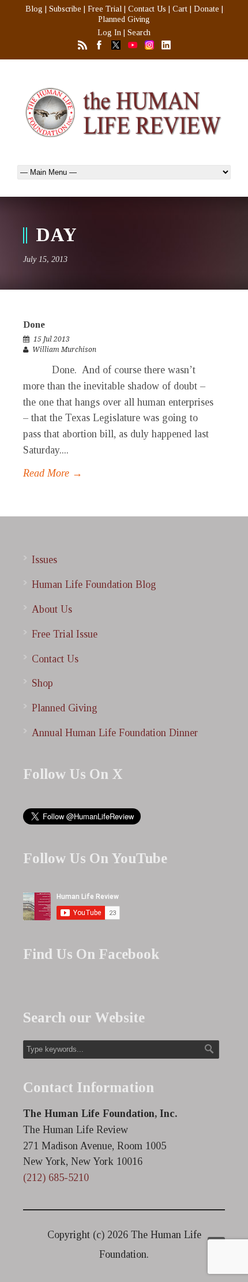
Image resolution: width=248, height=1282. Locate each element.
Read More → (52, 473)
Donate (206, 9)
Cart (179, 9)
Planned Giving (124, 19)
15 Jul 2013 (51, 339)
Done (34, 324)
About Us (52, 609)
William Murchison (64, 350)
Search (139, 32)
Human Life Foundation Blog (94, 584)
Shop (42, 683)
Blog (34, 9)
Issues (44, 559)
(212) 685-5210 (56, 1177)
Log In (109, 32)
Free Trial (105, 9)
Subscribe (65, 9)
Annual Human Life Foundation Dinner (115, 733)
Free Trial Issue (64, 634)
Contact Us (147, 9)
